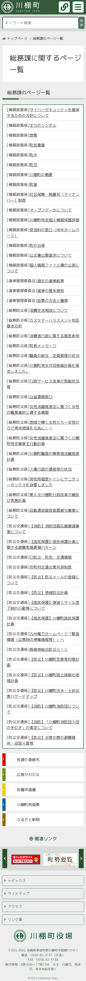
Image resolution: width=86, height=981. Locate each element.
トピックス (17, 880)
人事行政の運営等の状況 (51, 469)
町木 (33, 155)
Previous (4, 858)
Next (81, 858)
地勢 (33, 135)
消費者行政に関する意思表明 (54, 336)
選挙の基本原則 (50, 290)
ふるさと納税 (28, 819)
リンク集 (15, 919)
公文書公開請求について (51, 255)
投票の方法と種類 (52, 300)
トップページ (17, 38)
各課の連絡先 (28, 759)
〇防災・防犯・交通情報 (51, 557)
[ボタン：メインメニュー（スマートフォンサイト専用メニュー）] (78, 7)
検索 (82, 23)
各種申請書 (26, 789)
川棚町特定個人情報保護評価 (54, 220)
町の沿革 (37, 245)
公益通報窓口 (41, 396)
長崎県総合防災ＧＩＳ (49, 649)
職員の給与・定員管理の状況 (54, 355)
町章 (33, 184)
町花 (33, 164)
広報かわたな (28, 774)
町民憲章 (37, 145)
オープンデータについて (51, 210)
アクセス (15, 906)
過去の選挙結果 (50, 280)
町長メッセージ (43, 345)
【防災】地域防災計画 (49, 592)
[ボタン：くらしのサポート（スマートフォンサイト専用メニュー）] (64, 7)
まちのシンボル (43, 125)
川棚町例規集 (28, 804)
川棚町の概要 (41, 174)
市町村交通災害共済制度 (51, 567)
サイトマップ (18, 893)
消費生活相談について (49, 310)
